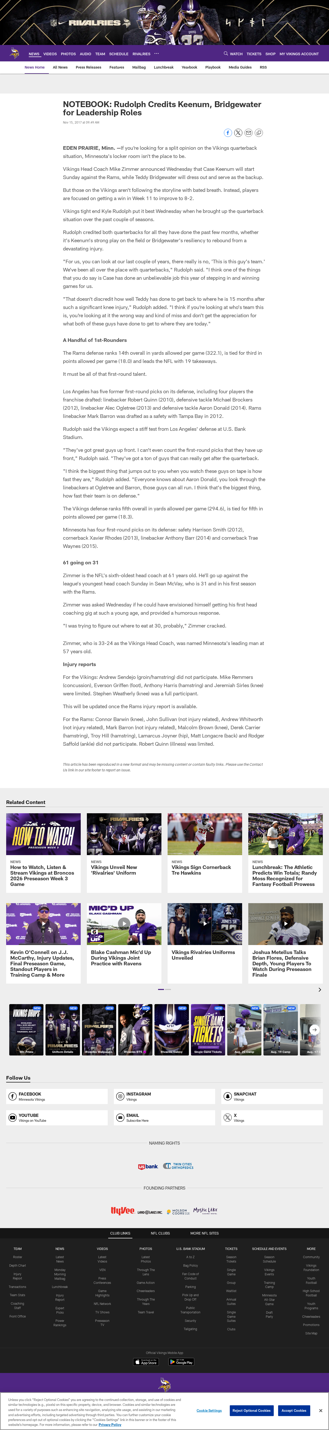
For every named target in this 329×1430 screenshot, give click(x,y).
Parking (190, 1286)
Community (311, 1257)
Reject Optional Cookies (252, 1410)
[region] (164, 1411)
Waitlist (231, 1291)
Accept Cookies (294, 1410)
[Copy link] (259, 133)
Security (190, 1320)
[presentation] (321, 990)
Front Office (18, 1316)
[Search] (226, 53)
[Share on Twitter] (238, 135)
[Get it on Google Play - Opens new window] (181, 1364)
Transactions (17, 1286)
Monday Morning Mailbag (60, 1274)
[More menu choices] (156, 53)
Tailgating (190, 1329)
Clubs (231, 1329)
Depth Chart (17, 1265)
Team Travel (146, 1312)
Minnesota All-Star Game (269, 1299)
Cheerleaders (146, 1291)
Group (231, 1282)
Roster (17, 1257)
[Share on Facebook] (228, 135)
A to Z (190, 1257)
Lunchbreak (60, 1286)
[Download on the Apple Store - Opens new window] (146, 1362)
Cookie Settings (209, 1410)
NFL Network (102, 1303)
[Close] (320, 1410)
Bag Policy (190, 1265)
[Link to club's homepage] (14, 53)
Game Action (146, 1282)
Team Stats (17, 1295)
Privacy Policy (110, 1425)
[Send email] (248, 135)
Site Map (311, 1333)
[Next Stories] (314, 1030)
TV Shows (102, 1312)
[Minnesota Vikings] (164, 1386)
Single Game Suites (231, 1316)
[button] (161, 989)
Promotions (311, 1324)
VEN (102, 1270)
